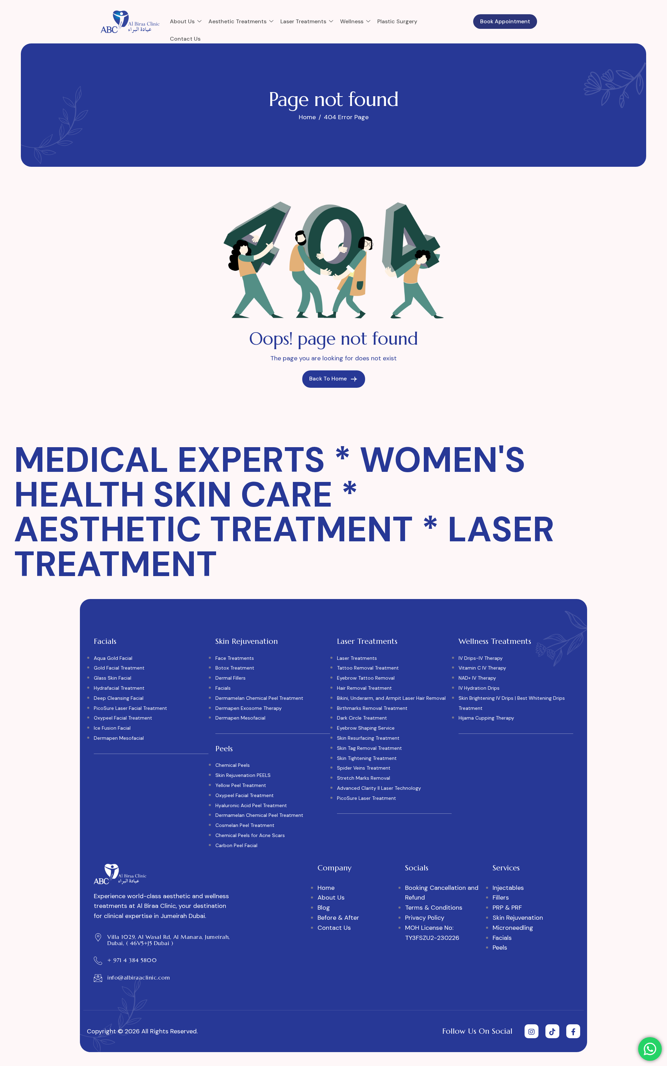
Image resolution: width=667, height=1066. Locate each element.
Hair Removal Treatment (364, 688)
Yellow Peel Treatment (240, 785)
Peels (500, 947)
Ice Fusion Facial (112, 728)
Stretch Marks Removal (363, 778)
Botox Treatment (234, 668)
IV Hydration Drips (479, 688)
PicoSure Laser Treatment (366, 798)
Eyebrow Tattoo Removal (366, 678)
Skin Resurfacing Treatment (368, 738)
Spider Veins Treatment (363, 768)
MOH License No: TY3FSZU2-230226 (432, 933)
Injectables (508, 888)
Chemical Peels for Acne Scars (250, 835)
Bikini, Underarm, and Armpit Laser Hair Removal (391, 698)
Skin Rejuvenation (518, 917)
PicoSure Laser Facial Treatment (130, 708)
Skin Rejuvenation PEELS (243, 775)
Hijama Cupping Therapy (486, 718)
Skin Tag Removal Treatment (369, 748)
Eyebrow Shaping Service (366, 728)
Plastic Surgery (397, 21)
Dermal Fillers (230, 678)
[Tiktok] (552, 1031)
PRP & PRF (507, 907)
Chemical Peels (232, 765)
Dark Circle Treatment (362, 718)
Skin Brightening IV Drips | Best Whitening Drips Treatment (512, 703)
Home (326, 888)
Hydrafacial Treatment (119, 688)
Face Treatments (234, 658)
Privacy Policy (424, 917)
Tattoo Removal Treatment (368, 668)
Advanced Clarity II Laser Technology (379, 788)
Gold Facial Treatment (119, 668)
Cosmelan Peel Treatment (244, 825)
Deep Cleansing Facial (118, 698)
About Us (182, 21)
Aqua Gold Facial (113, 658)
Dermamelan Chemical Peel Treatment (259, 698)
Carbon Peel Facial (236, 845)
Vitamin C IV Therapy (482, 668)
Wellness (351, 21)
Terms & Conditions (433, 907)
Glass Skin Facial (112, 678)
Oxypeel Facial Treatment (123, 718)
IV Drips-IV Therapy (481, 658)
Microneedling (513, 928)
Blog (324, 907)
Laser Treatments (303, 21)
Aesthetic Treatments (237, 21)
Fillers (501, 897)
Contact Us (185, 38)
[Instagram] (531, 1031)
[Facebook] (573, 1031)
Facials (223, 688)
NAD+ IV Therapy (477, 678)
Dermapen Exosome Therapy (248, 708)
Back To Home (328, 378)
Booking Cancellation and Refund (441, 893)
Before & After (338, 917)
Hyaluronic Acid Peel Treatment (251, 805)
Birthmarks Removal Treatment (372, 708)
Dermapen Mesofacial (119, 738)
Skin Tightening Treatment (367, 758)
